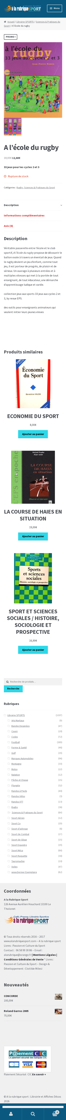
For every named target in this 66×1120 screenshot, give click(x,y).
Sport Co (16, 823)
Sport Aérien (17, 818)
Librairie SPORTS (25, 21)
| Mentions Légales (44, 955)
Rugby (20, 187)
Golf (13, 753)
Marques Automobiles (22, 758)
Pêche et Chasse (19, 780)
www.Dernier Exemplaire (24, 872)
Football (15, 742)
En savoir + (39, 1074)
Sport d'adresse (19, 828)
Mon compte (11, 1114)
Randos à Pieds (19, 791)
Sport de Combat (20, 834)
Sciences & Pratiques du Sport (39, 187)
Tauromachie (18, 861)
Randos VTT (17, 801)
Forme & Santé (19, 747)
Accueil (10, 21)
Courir (14, 731)
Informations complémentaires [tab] (24, 215)
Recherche (13, 688)
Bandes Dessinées (20, 726)
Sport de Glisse (19, 839)
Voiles (14, 866)
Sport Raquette (19, 855)
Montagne (16, 763)
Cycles (14, 736)
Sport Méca (17, 850)
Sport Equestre (19, 845)
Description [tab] (11, 205)
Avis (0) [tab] (8, 226)
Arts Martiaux (17, 720)
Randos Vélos (18, 796)
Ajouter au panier (33, 434)
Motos (14, 769)
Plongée (15, 785)
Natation (15, 774)
